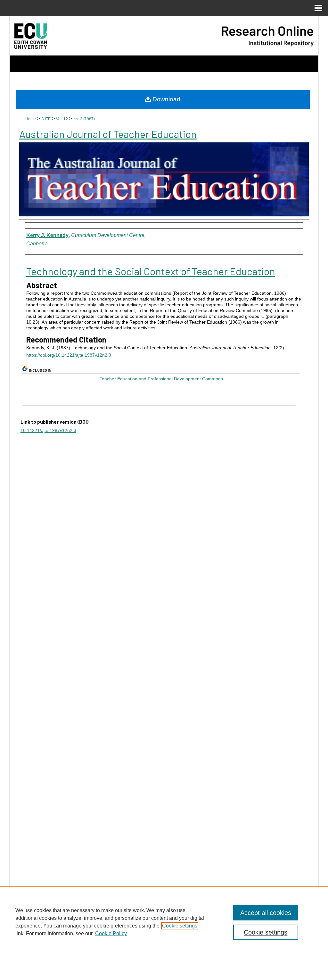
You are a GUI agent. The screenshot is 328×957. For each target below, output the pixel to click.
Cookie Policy (111, 933)
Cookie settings (179, 925)
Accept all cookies (265, 912)
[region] (164, 921)
